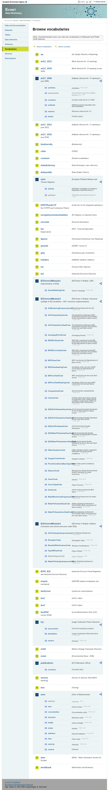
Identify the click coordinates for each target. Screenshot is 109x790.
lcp (42, 622)
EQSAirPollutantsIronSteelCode (59, 418)
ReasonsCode (53, 471)
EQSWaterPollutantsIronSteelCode (59, 442)
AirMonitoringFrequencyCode (59, 308)
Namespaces (10, 58)
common (45, 158)
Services (8, 54)
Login (82, 2)
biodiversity (47, 144)
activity (51, 189)
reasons (51, 111)
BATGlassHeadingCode (57, 367)
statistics (51, 733)
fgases (44, 239)
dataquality (46, 172)
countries (52, 100)
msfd (43, 649)
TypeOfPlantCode (55, 551)
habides (45, 260)
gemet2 (44, 246)
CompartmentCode (55, 391)
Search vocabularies (44, 47)
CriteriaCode (53, 398)
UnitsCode (52, 490)
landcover (46, 591)
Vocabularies (11, 49)
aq (42, 54)
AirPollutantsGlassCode (58, 315)
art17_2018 (46, 134)
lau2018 (45, 612)
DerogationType (54, 540)
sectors (51, 641)
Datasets (8, 30)
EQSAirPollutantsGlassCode (59, 409)
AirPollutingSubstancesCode (59, 533)
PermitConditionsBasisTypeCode (59, 464)
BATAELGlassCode (56, 340)
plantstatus (52, 634)
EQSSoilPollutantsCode (58, 426)
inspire (44, 581)
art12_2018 (46, 68)
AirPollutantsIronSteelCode (59, 325)
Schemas (9, 44)
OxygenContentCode (56, 458)
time (50, 739)
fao (42, 229)
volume (51, 749)
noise (43, 656)
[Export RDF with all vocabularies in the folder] (101, 81)
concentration (53, 712)
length (50, 723)
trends (50, 116)
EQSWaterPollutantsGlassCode (59, 433)
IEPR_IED (46, 571)
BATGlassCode (54, 360)
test (42, 687)
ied (42, 274)
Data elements (11, 39)
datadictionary (48, 165)
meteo (50, 728)
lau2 (43, 605)
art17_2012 (46, 124)
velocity (51, 744)
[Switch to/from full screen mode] (90, 2)
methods (51, 105)
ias (42, 267)
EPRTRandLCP (48, 205)
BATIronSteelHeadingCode (59, 383)
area (49, 707)
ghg (43, 253)
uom (43, 694)
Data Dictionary (25, 20)
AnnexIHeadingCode (56, 290)
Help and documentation (15, 25)
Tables (7, 35)
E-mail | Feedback (12, 782)
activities (51, 88)
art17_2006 (46, 78)
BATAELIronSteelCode (57, 350)
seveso (44, 678)
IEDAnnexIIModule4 (51, 524)
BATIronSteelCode (55, 376)
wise (43, 757)
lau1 (43, 598)
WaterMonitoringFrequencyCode (59, 497)
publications (47, 663)
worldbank (46, 767)
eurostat (45, 222)
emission (52, 717)
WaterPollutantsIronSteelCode (59, 512)
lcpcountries (53, 629)
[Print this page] (87, 2)
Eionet (15, 20)
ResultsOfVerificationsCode (59, 545)
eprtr (43, 179)
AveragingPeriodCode (57, 335)
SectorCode (53, 479)
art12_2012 (46, 61)
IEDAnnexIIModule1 (51, 281)
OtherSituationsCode (56, 450)
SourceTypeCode (55, 485)
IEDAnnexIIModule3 (51, 299)
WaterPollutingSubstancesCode (59, 561)
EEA (16, 2)
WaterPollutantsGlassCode (59, 504)
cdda (43, 151)
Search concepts (64, 47)
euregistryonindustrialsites (54, 215)
